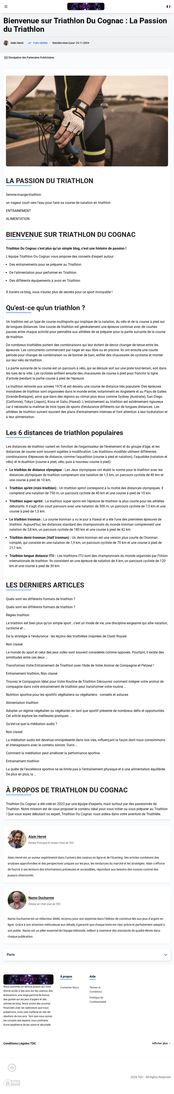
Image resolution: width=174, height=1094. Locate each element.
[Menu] (5, 6)
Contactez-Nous (69, 987)
